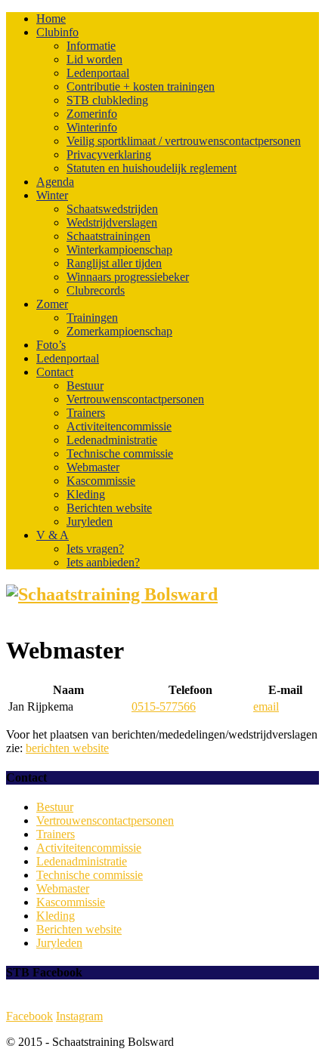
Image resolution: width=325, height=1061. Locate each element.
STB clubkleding (107, 100)
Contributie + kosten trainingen (141, 86)
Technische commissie (120, 453)
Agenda (55, 181)
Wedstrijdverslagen (112, 222)
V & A (52, 535)
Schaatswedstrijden (112, 208)
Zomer (52, 304)
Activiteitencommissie (119, 426)
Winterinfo (92, 127)
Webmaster (93, 467)
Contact (54, 371)
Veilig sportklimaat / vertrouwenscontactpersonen (184, 140)
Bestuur (85, 385)
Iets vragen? (95, 548)
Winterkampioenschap (119, 249)
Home (51, 18)
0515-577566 (164, 706)
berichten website (67, 748)
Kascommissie (101, 480)
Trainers (86, 412)
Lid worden (94, 59)
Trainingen (92, 317)
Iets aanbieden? (103, 562)
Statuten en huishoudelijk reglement (152, 168)
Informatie (91, 45)
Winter (52, 195)
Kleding (86, 494)
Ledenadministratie (112, 439)
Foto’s (51, 344)
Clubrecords (96, 290)
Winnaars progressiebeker (128, 276)
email (266, 706)
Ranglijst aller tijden (114, 263)
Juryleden (90, 521)
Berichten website (109, 507)
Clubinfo (57, 32)
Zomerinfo (92, 113)
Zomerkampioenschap (119, 331)
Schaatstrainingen (108, 236)
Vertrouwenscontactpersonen (135, 399)
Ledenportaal (98, 72)
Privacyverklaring (109, 154)
